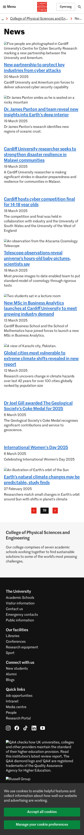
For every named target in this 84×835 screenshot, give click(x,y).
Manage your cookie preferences (42, 824)
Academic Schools (20, 598)
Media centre (16, 707)
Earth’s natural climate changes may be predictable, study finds (42, 480)
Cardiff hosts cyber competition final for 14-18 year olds (39, 202)
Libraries (12, 636)
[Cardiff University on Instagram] (8, 728)
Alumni (11, 674)
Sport (10, 653)
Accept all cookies (42, 812)
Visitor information (20, 603)
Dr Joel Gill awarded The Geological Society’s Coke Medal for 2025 (38, 406)
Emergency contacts (22, 615)
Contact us (14, 609)
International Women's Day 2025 (36, 448)
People (11, 713)
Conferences (16, 641)
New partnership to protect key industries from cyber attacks (34, 68)
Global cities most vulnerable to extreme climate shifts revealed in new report (41, 359)
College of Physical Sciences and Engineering (45, 18)
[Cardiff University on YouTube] (42, 728)
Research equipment (22, 647)
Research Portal (18, 718)
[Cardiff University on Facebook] (16, 728)
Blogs (10, 680)
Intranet (12, 701)
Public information (20, 620)
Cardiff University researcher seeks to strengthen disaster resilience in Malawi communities (40, 155)
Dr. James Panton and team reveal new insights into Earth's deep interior (41, 112)
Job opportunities (19, 696)
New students (17, 668)
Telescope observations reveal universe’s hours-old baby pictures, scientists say (37, 258)
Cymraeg (66, 6)
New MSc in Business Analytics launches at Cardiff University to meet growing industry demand (40, 309)
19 (44, 510)
